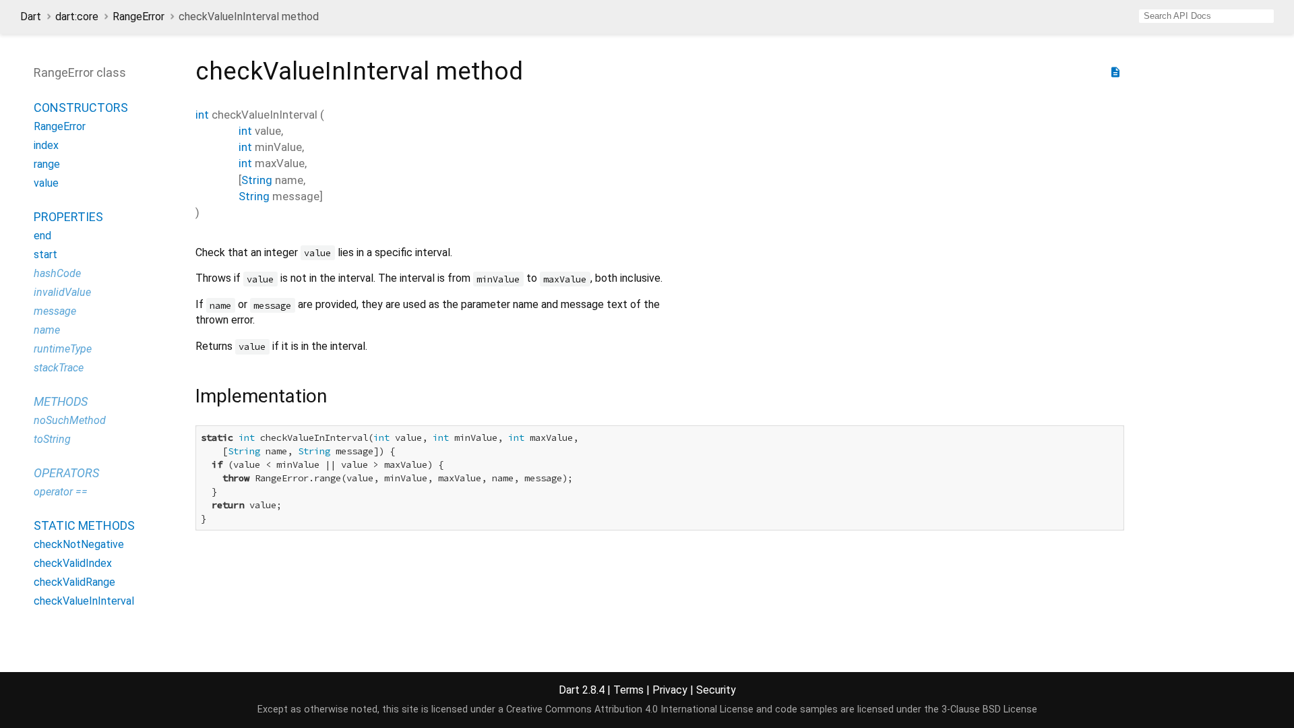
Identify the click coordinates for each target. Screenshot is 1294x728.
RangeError (138, 16)
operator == (61, 491)
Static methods (84, 525)
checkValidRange (74, 582)
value (46, 183)
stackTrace (59, 367)
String (256, 180)
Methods (61, 401)
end (42, 235)
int (202, 114)
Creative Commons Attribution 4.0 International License (629, 709)
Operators (66, 473)
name (47, 330)
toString (52, 439)
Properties (68, 217)
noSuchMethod (70, 420)
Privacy (669, 690)
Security (716, 690)
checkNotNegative (79, 544)
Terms (628, 690)
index (46, 145)
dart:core (76, 16)
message (55, 311)
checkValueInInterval (84, 601)
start (45, 254)
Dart (30, 16)
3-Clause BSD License (989, 709)
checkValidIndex (73, 563)
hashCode (57, 273)
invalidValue (62, 292)
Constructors (81, 107)
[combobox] (1206, 16)
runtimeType (63, 348)
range (47, 164)
